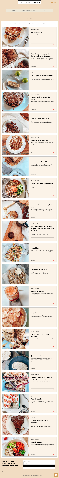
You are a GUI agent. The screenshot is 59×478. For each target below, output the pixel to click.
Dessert (20, 23)
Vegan (15, 23)
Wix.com (41, 475)
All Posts (3, 23)
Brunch (39, 23)
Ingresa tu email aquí (27, 461)
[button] (55, 23)
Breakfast (33, 23)
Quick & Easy (10, 23)
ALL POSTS (29, 19)
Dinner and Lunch (27, 23)
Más (43, 23)
